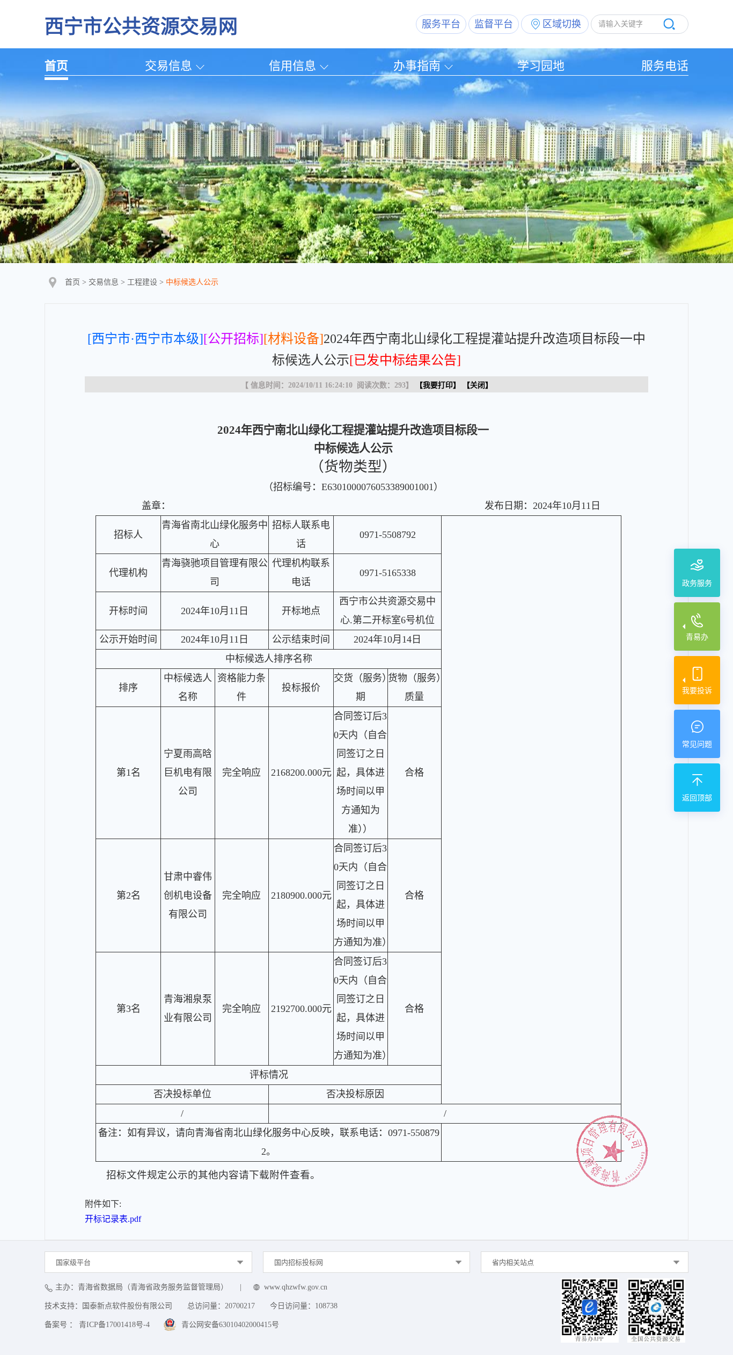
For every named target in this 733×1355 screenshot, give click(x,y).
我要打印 (438, 385)
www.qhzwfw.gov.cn (295, 1287)
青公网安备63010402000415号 (230, 1325)
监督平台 (493, 24)
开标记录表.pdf (113, 1218)
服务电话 (664, 65)
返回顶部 (697, 798)
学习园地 (541, 65)
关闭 (477, 385)
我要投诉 (697, 691)
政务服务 (697, 583)
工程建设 (142, 282)
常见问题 (697, 744)
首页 (56, 65)
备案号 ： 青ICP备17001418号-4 (97, 1325)
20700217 (240, 1306)
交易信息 (168, 65)
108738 (326, 1306)
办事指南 (417, 65)
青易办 (697, 637)
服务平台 (441, 24)
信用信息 (292, 65)
